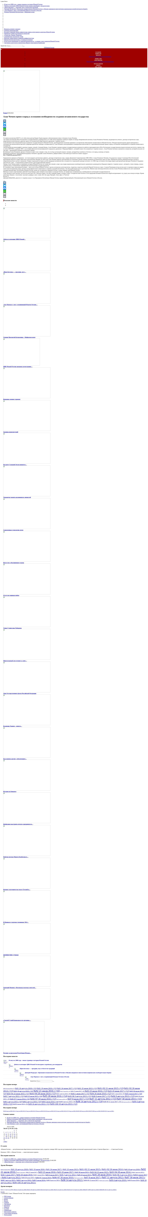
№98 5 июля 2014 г (50, 1102)
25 (6, 1138)
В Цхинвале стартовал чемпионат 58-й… (16, 922)
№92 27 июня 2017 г (77, 1091)
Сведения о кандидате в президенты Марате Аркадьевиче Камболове (24, 43)
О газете (98, 52)
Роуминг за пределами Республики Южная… (17, 1053)
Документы (98, 60)
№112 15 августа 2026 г (28, 1111)
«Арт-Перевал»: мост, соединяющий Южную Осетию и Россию (22, 10)
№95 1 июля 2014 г (118, 1094)
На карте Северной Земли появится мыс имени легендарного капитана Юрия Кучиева (29, 32)
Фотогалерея (98, 63)
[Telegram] (74, 123)
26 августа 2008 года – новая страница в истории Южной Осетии (23, 4)
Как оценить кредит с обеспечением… (15, 759)
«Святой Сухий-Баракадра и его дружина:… (17, 1020)
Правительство (100, 56)
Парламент (108, 56)
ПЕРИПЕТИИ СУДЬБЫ (10, 955)
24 (4, 1138)
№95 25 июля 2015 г (33, 1096)
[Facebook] (74, 126)
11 (6, 1134)
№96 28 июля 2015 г (28, 1178)
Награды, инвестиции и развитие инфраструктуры (19, 38)
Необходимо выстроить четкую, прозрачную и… (18, 824)
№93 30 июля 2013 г (82, 1172)
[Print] (74, 134)
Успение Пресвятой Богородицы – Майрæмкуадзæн (19, 12)
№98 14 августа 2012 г (89, 1101)
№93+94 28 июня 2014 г (43, 1093)
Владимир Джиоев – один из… (12, 726)
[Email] (74, 131)
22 (14, 1136)
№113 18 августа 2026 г (38, 1111)
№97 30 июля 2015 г (129, 1098)
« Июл (5, 1141)
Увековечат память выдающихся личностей (16, 33)
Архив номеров (8, 1198)
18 (6, 1136)
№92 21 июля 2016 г (46, 1091)
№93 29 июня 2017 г (118, 1091)
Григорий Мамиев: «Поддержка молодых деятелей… (19, 987)
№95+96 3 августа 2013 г (79, 1096)
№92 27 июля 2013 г (65, 1091)
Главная (6, 1202)
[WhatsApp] (74, 129)
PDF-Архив (98, 66)
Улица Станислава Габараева (12, 628)
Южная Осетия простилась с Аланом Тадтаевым (18, 39)
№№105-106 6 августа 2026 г (82, 1111)
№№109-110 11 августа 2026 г (107, 1111)
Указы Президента (91, 61)
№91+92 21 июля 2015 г (111, 1088)
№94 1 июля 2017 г (80, 1094)
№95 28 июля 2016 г (55, 1096)
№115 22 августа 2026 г (59, 1111)
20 (10, 1136)
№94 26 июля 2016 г (100, 1094)
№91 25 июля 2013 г (87, 1088)
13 (10, 1134)
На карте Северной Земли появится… (15, 464)
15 (14, 1134)
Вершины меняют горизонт (12, 29)
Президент (92, 56)
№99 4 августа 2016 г (118, 1180)
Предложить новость (10, 1211)
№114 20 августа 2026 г (49, 1111)
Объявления (7, 1210)
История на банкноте (9, 791)
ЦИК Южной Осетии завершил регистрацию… (17, 366)
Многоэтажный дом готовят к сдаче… (15, 661)
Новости (98, 53)
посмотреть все (7, 1190)
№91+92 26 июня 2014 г (113, 1169)
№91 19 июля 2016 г (47, 1088)
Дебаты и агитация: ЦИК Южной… (14, 239)
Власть (98, 55)
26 (8, 1138)
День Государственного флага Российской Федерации (19, 693)
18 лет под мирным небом (11, 595)
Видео (98, 65)
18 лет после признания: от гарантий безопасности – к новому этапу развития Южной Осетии (31, 41)
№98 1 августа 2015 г (12, 1102)
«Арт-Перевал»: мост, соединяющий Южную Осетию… (20, 304)
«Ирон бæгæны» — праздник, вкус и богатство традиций (21, 7)
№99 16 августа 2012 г (39, 1104)
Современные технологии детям (13, 36)
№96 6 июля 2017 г (101, 1096)
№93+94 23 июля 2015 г (18, 1094)
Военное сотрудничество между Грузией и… (16, 889)
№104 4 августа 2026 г (8, 1111)
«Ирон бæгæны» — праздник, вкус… (14, 272)
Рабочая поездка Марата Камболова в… (15, 857)
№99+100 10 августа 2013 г (63, 1104)
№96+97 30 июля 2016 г (43, 1099)
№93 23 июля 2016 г (96, 1091)
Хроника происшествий (11, 30)
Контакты (7, 1205)
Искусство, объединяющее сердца (13, 562)
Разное (5, 113)
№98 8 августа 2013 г (67, 1102)
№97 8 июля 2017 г (78, 1099)
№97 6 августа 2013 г (62, 1099)
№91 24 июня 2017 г (67, 1088)
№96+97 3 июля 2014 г (20, 1099)
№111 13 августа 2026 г (18, 1111)
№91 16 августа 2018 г (26, 1088)
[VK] (74, 121)
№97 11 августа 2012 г (102, 1098)
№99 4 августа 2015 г (126, 1101)
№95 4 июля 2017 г (133, 1094)
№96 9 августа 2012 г (123, 1096)
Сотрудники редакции (10, 1213)
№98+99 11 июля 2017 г (112, 1102)
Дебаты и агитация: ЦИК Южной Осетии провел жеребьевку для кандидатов (27, 6)
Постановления (109, 61)
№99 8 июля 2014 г (20, 1104)
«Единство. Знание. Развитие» (13, 35)
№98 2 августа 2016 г (31, 1102)
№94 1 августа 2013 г (63, 1094)
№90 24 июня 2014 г (9, 1088)
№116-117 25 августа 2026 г (70, 1111)
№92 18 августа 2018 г (23, 1091)
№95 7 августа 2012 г (13, 1096)
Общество (98, 58)
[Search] (23, 46)
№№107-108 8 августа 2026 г (94, 1111)
